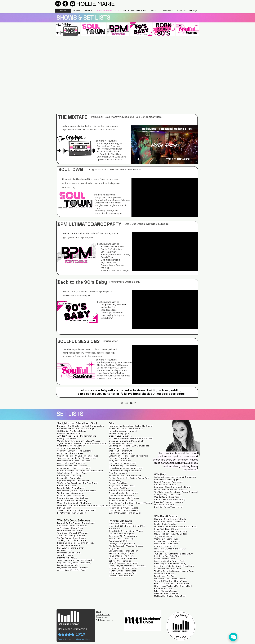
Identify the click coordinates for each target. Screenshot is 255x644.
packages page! (173, 394)
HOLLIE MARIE (95, 4)
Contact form (103, 614)
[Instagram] (58, 4)
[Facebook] (65, 4)
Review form (102, 617)
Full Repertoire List (105, 620)
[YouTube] (72, 4)
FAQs (98, 611)
